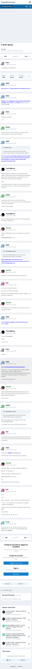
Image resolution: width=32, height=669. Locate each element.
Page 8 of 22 (16, 56)
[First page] (2, 56)
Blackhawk (8, 614)
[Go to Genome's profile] (3, 229)
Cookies (19, 666)
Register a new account (16, 563)
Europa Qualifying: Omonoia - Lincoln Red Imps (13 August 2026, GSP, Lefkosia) (15, 627)
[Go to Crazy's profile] (3, 523)
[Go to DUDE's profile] (3, 84)
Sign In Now (16, 574)
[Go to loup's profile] (3, 284)
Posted (11, 64)
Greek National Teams (17, 50)
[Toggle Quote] (3, 147)
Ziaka (4, 49)
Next (26, 56)
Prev (5, 56)
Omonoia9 (8, 630)
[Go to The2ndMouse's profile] (3, 169)
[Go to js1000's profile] (3, 128)
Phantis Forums (8, 2)
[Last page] (30, 56)
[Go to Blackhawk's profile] (3, 612)
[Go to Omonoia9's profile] (3, 626)
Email (9, 660)
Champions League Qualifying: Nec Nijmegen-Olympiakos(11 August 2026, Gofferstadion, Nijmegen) (16, 635)
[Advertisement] (16, 25)
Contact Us (13, 666)
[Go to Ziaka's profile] (3, 63)
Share (8, 583)
